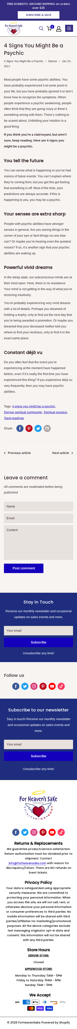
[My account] (58, 29)
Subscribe (38, 642)
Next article (60, 453)
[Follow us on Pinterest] (43, 686)
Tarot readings (14, 418)
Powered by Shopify (55, 1022)
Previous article (19, 453)
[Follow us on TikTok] (61, 686)
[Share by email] (47, 428)
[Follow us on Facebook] (15, 686)
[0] (49, 28)
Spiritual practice (55, 412)
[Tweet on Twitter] (38, 428)
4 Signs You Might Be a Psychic (23, 61)
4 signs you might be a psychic (33, 406)
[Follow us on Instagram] (34, 686)
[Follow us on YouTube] (52, 686)
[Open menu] (69, 28)
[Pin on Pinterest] (29, 428)
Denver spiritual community (23, 412)
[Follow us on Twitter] (24, 686)
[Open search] (41, 28)
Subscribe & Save (38, 15)
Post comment (24, 568)
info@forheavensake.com (27, 863)
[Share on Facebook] (19, 428)
